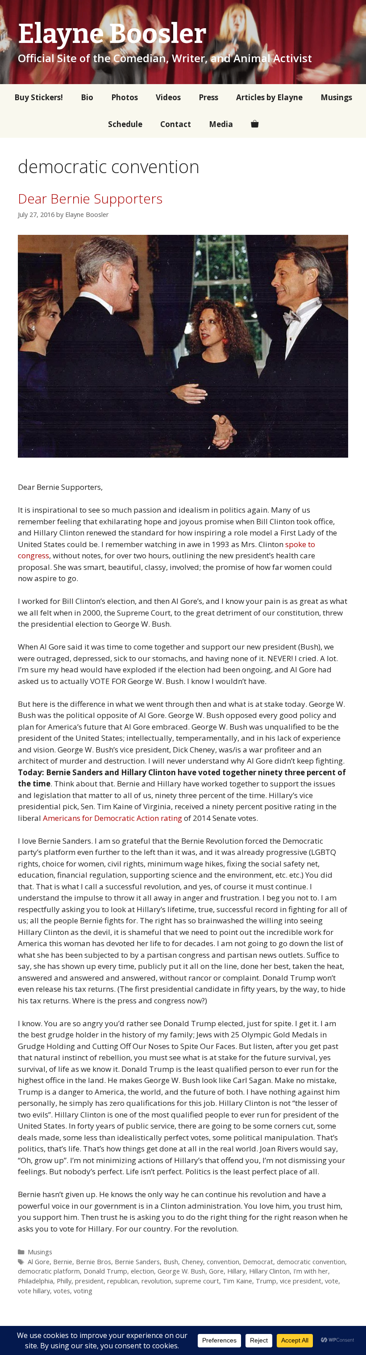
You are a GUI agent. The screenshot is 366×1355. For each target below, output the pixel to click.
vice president (300, 1281)
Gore (216, 1271)
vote (331, 1281)
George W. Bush (181, 1271)
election (142, 1271)
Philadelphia (35, 1281)
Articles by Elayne (269, 97)
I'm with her (310, 1271)
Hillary (236, 1271)
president (89, 1281)
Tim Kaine (237, 1281)
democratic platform (49, 1271)
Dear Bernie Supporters (90, 198)
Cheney (192, 1261)
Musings (336, 97)
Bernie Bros (93, 1261)
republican (122, 1281)
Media (221, 124)
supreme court (197, 1281)
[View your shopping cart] (254, 124)
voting (83, 1291)
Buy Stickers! (38, 97)
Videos (168, 97)
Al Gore (39, 1261)
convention (223, 1261)
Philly (64, 1281)
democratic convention (311, 1261)
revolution (156, 1281)
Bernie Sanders (137, 1261)
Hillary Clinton (269, 1271)
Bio (87, 97)
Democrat (258, 1261)
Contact (175, 124)
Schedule (125, 124)
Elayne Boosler (112, 34)
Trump (266, 1281)
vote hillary (34, 1291)
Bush (170, 1261)
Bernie (62, 1261)
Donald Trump (105, 1271)
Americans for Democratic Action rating (112, 818)
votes (62, 1291)
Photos (124, 97)
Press (208, 97)
